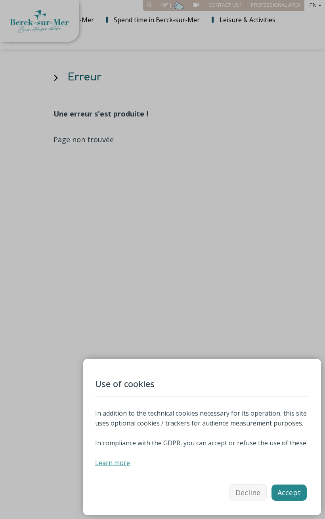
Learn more (112, 462)
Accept (289, 492)
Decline (247, 492)
